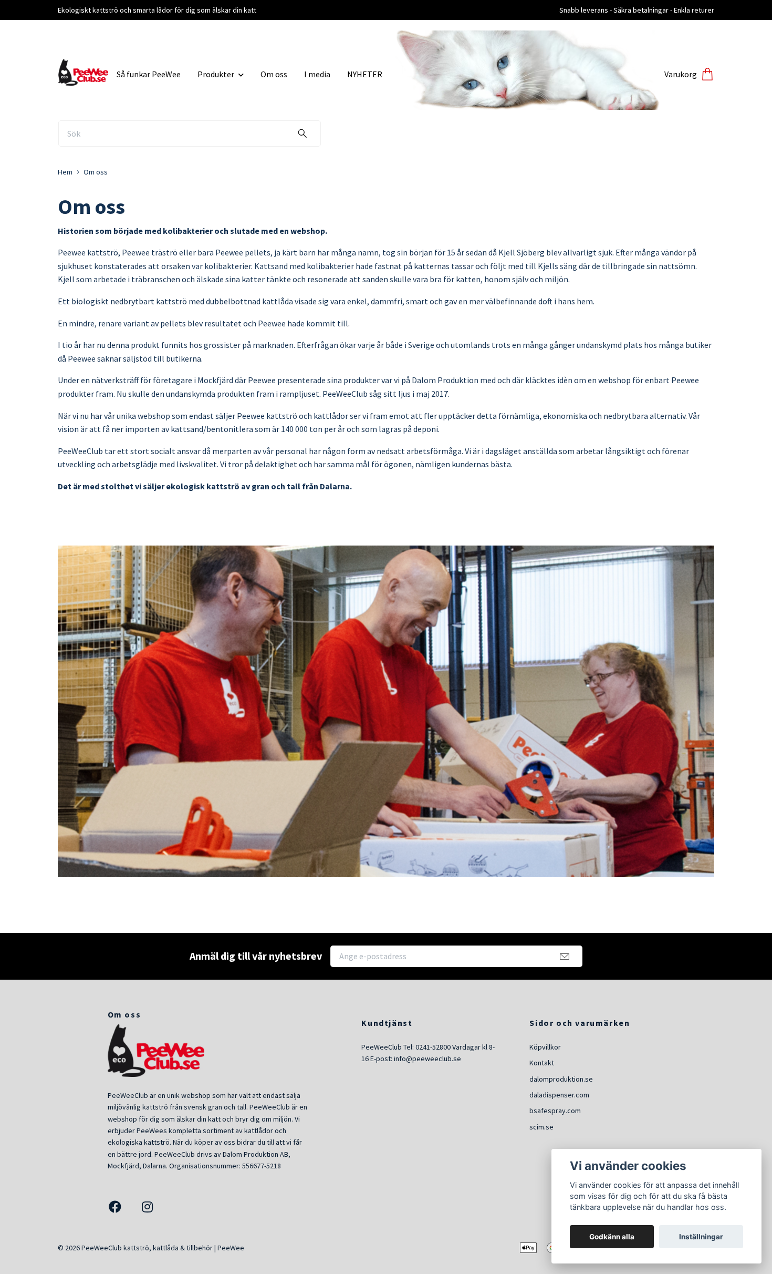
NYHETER (364, 74)
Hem (65, 172)
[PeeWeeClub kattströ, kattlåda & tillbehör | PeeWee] (83, 70)
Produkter (215, 74)
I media (317, 74)
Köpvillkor (545, 1047)
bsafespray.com (555, 1110)
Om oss (273, 74)
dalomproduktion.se (561, 1079)
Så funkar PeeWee (149, 74)
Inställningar (701, 1236)
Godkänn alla (611, 1236)
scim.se (541, 1127)
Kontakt (541, 1062)
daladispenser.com (559, 1095)
